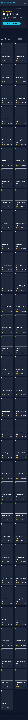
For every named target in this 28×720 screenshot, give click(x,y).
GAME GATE (9, 3)
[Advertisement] (14, 32)
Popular (24, 39)
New (20, 39)
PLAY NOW (12, 23)
